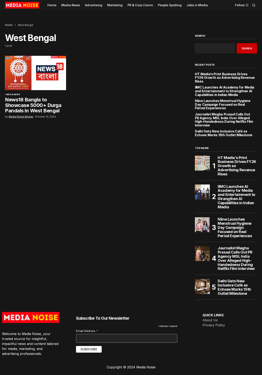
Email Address (87, 331)
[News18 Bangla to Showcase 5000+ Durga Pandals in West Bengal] (35, 73)
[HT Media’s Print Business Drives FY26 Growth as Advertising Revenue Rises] (202, 163)
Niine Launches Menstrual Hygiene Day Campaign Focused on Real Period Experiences (222, 104)
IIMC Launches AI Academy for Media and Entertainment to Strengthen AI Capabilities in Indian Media (224, 91)
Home (8, 25)
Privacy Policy (214, 325)
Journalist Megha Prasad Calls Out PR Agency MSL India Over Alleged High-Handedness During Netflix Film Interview (224, 120)
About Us (210, 320)
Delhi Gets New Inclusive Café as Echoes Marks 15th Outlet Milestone (223, 133)
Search (200, 35)
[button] (253, 5)
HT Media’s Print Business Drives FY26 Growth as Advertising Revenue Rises (225, 77)
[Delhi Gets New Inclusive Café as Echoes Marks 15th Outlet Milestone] (202, 286)
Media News (13, 94)
